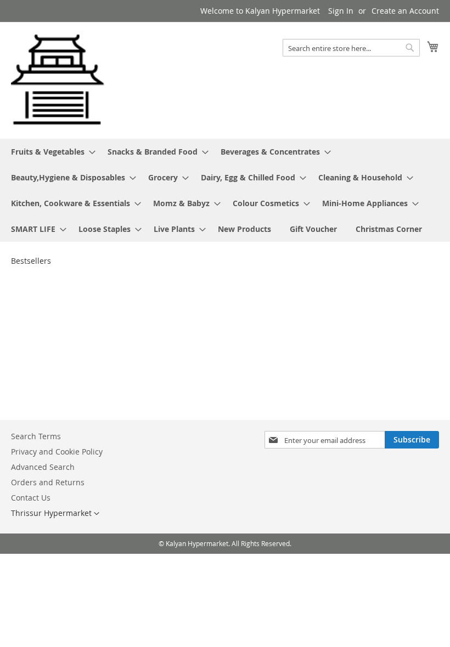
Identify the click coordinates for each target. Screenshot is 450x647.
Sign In (340, 10)
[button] (55, 514)
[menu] (225, 190)
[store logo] (57, 80)
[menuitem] (49, 151)
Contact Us (30, 497)
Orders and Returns (48, 482)
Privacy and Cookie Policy (57, 451)
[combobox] (351, 47)
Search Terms (36, 436)
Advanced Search (43, 467)
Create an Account (405, 10)
